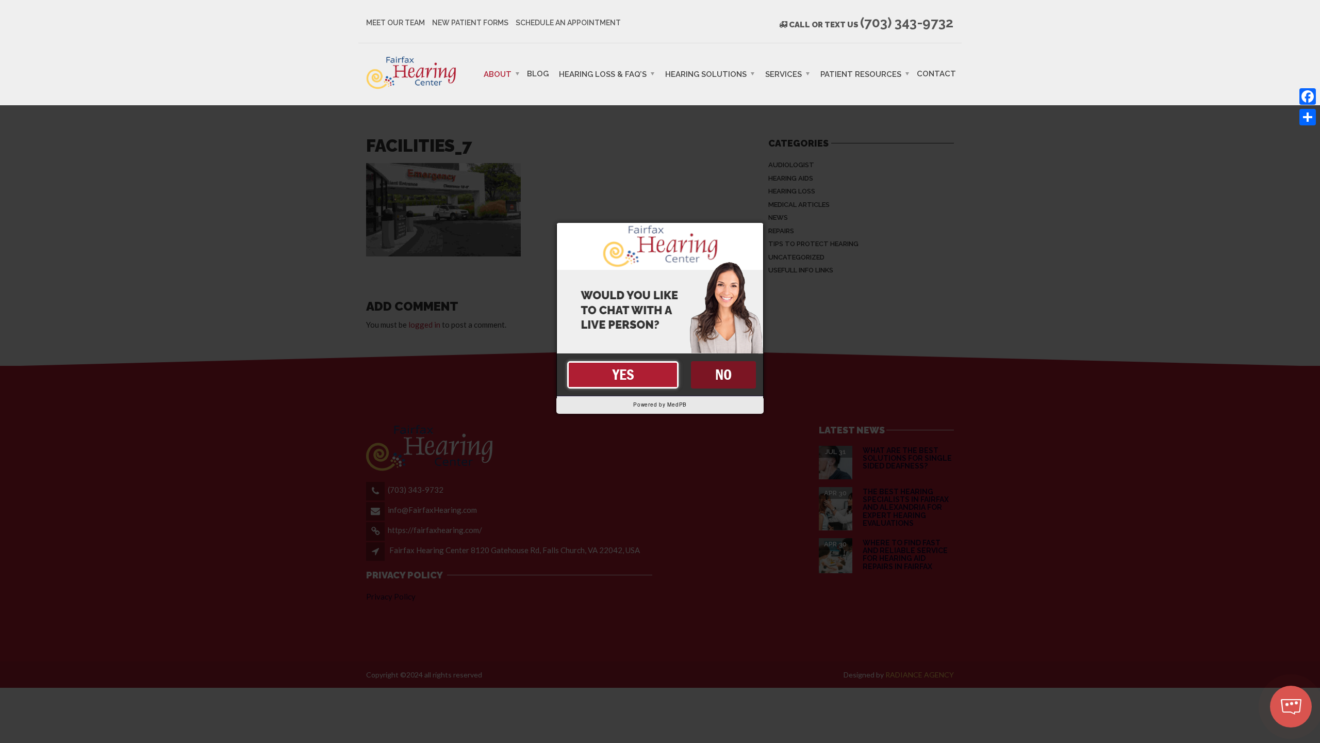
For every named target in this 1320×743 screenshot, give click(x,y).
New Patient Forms (470, 23)
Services (783, 73)
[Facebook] (1307, 96)
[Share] (1307, 117)
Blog (538, 73)
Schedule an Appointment (568, 23)
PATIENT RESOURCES (860, 73)
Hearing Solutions (706, 73)
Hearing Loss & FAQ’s (603, 73)
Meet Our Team (395, 23)
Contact (936, 73)
